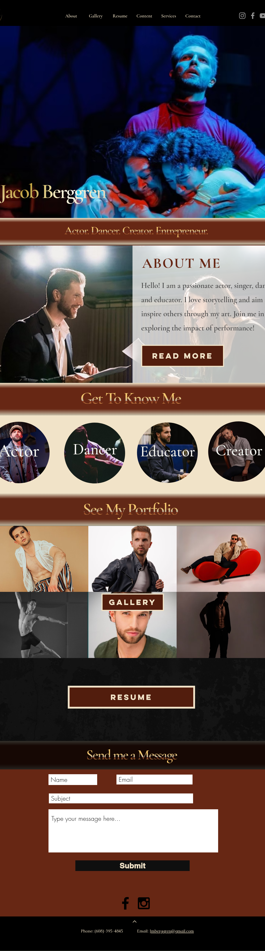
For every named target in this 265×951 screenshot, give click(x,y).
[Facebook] (252, 15)
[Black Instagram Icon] (143, 903)
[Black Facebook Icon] (125, 903)
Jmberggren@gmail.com (172, 931)
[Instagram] (242, 15)
